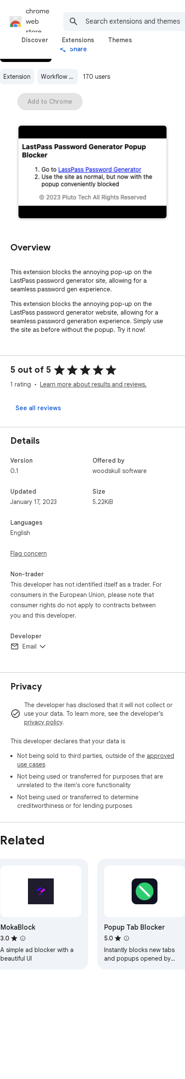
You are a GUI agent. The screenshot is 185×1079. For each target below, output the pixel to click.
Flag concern (28, 553)
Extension (17, 76)
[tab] (35, 40)
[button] (92, 172)
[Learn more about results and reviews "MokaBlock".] (22, 938)
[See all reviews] (38, 408)
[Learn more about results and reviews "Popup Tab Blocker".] (126, 938)
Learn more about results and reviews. (93, 384)
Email (29, 646)
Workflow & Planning (59, 76)
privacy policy (43, 722)
